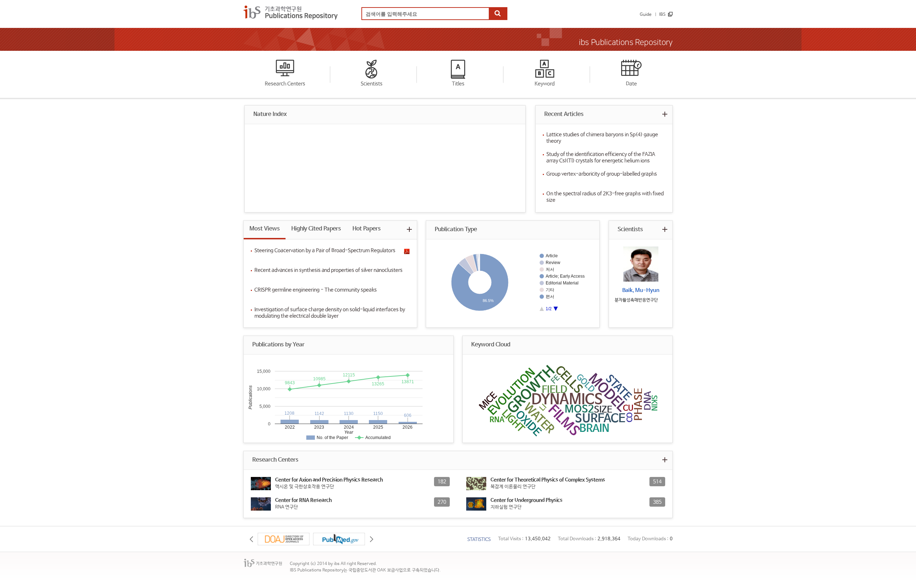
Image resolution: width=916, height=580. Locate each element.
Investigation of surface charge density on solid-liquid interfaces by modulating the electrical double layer (329, 313)
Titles (458, 84)
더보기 (665, 114)
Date (631, 84)
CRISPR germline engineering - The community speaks (315, 290)
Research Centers (285, 84)
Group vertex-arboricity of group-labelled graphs (601, 174)
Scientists (372, 84)
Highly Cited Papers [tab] (316, 228)
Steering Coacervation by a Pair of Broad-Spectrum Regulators (324, 250)
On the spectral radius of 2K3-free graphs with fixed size (605, 197)
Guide (646, 14)
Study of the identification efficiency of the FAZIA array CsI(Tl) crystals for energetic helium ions (600, 157)
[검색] (498, 14)
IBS (662, 14)
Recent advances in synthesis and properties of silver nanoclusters (328, 270)
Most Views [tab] (264, 228)
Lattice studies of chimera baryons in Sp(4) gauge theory (602, 138)
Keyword (545, 84)
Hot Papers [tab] (366, 228)
